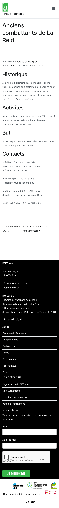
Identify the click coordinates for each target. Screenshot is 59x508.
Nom (5, 426)
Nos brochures (10, 410)
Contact (6, 372)
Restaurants (8, 346)
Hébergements (10, 339)
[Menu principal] (53, 9)
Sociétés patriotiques (26, 61)
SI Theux (11, 65)
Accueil (6, 326)
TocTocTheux (9, 365)
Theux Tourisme (13, 14)
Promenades (9, 359)
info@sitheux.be (10, 287)
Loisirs (5, 352)
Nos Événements (11, 390)
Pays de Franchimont (13, 403)
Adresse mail (9, 439)
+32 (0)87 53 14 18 (17, 283)
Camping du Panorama (14, 333)
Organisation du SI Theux (15, 384)
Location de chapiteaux (14, 397)
